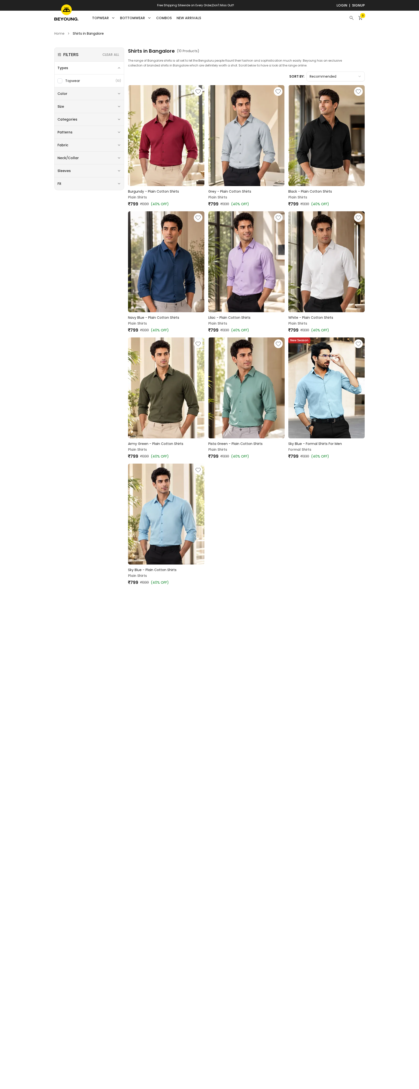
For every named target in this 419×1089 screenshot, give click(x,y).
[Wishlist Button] (198, 91)
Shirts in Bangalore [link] (88, 33)
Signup (358, 5)
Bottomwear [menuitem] (132, 18)
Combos (164, 18)
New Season (299, 340)
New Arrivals (189, 18)
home (59, 33)
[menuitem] (164, 18)
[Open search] (351, 18)
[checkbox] (59, 80)
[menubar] (146, 18)
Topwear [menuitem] (100, 18)
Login (342, 5)
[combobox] (335, 76)
